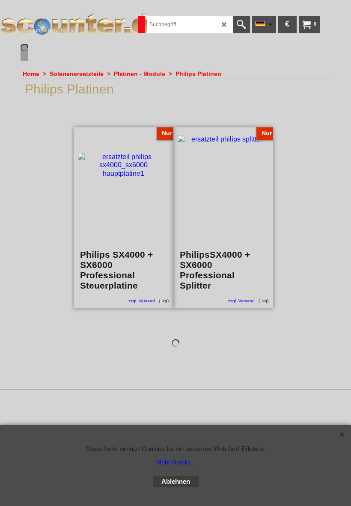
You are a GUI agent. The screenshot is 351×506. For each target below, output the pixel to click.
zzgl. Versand (141, 300)
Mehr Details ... (176, 462)
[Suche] (241, 24)
